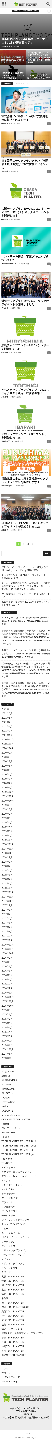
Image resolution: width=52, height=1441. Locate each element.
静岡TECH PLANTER (12, 1346)
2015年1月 (7, 1045)
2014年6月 (7, 1054)
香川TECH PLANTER (12, 1351)
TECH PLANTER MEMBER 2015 (18, 1145)
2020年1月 (7, 787)
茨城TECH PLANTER (12, 1342)
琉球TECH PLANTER (12, 1320)
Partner (5, 1124)
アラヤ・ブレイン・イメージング (18, 1176)
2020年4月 (7, 774)
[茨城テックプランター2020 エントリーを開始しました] (26, 418)
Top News (6, 1159)
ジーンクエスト (9, 1211)
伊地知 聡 (4, 308)
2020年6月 (7, 766)
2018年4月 (7, 879)
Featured (6, 1084)
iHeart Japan (8, 1089)
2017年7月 (7, 914)
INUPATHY (7, 1093)
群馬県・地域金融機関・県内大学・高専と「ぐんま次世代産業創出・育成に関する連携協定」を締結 (25, 633)
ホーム (18, 83)
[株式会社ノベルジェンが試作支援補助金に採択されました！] (26, 100)
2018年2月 (7, 883)
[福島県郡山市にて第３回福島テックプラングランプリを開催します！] (26, 462)
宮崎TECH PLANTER (12, 1281)
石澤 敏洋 (4, 46)
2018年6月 (7, 870)
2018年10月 (7, 853)
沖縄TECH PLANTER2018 (15, 1307)
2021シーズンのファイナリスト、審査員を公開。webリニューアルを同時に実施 (24, 569)
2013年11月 (7, 1058)
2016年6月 (7, 971)
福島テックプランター (13, 1329)
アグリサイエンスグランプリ (16, 1172)
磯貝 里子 (4, 219)
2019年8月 (7, 809)
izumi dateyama (7, 486)
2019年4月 (7, 827)
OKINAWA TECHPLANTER (15, 1119)
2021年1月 (7, 735)
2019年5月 (7, 822)
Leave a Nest (27, 11)
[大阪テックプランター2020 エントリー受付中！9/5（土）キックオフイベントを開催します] (26, 192)
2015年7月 (7, 1019)
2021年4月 (7, 722)
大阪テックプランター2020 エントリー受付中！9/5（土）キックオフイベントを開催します (25, 212)
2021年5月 (7, 718)
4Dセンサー (7, 1071)
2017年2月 (7, 936)
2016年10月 (7, 953)
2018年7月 (7, 866)
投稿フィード (8, 1373)
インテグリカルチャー (13, 1185)
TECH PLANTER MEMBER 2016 (18, 1150)
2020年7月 (7, 761)
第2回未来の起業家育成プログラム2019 (22, 1333)
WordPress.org (9, 1381)
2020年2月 (7, 783)
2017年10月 (7, 901)
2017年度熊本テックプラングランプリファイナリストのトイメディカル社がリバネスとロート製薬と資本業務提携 (38, 57)
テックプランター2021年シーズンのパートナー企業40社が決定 (26, 576)
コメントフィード (10, 1377)
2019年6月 (7, 818)
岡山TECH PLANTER (12, 1285)
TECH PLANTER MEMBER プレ (18, 1154)
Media (36, 11)
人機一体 (6, 1272)
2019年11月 (7, 796)
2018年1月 (7, 888)
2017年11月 (7, 896)
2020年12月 (7, 739)
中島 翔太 (4, 352)
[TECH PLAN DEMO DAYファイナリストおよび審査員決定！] (26, 31)
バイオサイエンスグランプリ (16, 1237)
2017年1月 (7, 940)
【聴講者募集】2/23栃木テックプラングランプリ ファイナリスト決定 (12, 75)
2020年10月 (7, 748)
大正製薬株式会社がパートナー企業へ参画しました (25, 595)
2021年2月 (7, 731)
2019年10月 (7, 800)
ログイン (6, 1368)
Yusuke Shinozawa (8, 264)
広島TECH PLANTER (12, 1289)
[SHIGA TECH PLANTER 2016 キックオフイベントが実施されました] (26, 507)
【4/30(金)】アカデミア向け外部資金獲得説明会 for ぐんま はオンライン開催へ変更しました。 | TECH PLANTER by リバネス (25, 640)
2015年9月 (7, 1010)
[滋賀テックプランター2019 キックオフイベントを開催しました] (26, 285)
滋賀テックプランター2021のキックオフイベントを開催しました (26, 603)
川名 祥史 (4, 397)
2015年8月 (7, 1014)
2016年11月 (7, 949)
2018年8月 (7, 862)
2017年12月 (7, 892)
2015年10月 (7, 1006)
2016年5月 (7, 975)
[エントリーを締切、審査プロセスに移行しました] (26, 240)
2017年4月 (7, 927)
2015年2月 (7, 1040)
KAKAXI (5, 1097)
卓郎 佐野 (4, 530)
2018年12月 (7, 844)
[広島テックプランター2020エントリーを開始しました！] (26, 329)
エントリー (7, 617)
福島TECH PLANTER (12, 1324)
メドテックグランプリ (13, 1263)
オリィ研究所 (8, 1193)
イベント (6, 1180)
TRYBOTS (7, 1163)
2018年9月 (7, 857)
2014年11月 (7, 1049)
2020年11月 (7, 744)
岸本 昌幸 (4, 171)
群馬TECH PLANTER (12, 1337)
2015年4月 (7, 1032)
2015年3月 (7, 1036)
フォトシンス (8, 1246)
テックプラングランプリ (14, 1224)
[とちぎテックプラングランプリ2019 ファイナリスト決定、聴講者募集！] (26, 374)
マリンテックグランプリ (14, 1250)
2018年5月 (7, 875)
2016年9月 (7, 958)
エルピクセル (8, 1189)
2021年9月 (7, 709)
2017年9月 (7, 905)
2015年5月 (7, 1027)
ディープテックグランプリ (15, 1220)
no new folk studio (10, 1115)
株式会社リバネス (33, 1408)
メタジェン (7, 1259)
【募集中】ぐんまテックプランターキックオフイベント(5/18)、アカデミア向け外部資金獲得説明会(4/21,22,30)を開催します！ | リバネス (25, 673)
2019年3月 (7, 831)
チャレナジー (8, 1215)
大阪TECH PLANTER (12, 1276)
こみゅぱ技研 (8, 1207)
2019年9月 (7, 805)
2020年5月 (7, 770)
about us (16, 11)
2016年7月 (7, 966)
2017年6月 (7, 918)
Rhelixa (5, 1137)
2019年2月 (7, 835)
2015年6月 (7, 1023)
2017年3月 (7, 931)
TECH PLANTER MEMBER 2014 (18, 1141)
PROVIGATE (8, 1132)
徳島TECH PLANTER (12, 1294)
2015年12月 (7, 997)
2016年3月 (7, 984)
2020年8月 (7, 757)
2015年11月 (7, 1001)
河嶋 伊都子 (5, 441)
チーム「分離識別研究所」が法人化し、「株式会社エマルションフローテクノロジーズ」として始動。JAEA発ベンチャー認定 (25, 586)
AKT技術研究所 (9, 1080)
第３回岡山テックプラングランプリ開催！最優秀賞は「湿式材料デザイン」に (24, 164)
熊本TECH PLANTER (12, 1316)
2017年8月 (7, 910)
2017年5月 (7, 923)
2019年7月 (7, 814)
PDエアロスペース (11, 1128)
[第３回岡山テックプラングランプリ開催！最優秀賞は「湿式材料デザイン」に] (26, 144)
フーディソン (8, 1241)
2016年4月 (7, 979)
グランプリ (7, 1202)
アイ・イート (8, 1167)
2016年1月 (7, 992)
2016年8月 (7, 962)
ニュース (6, 1228)
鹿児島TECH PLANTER (13, 1355)
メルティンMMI (9, 1268)
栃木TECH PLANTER (12, 1303)
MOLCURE (7, 1111)
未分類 (4, 1298)
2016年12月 (7, 944)
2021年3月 (7, 726)
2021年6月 (7, 713)
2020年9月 (7, 752)
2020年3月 (7, 779)
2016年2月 (7, 988)
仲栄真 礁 (4, 123)
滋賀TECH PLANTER (12, 1311)
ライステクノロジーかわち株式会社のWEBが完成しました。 (13, 60)
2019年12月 (7, 792)
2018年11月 (7, 848)
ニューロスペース (10, 1233)
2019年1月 (7, 840)
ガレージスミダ (9, 1198)
